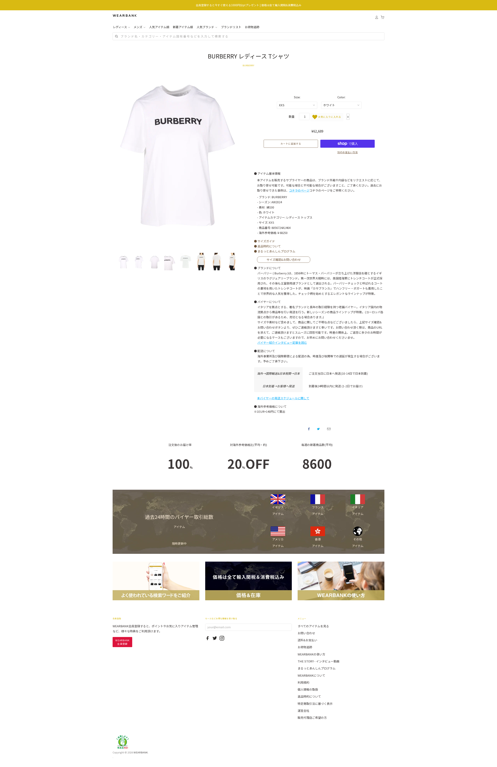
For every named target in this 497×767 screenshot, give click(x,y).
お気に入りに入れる (329, 116)
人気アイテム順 (159, 27)
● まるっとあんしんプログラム (274, 251)
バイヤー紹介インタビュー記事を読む (282, 342)
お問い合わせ (306, 633)
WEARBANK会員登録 (122, 642)
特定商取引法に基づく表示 (315, 704)
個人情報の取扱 (308, 689)
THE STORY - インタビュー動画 (318, 661)
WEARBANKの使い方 (311, 654)
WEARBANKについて (311, 675)
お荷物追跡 (252, 27)
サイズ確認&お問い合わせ (284, 259)
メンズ (138, 27)
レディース (120, 27)
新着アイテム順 (183, 27)
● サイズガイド (264, 241)
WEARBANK (141, 752)
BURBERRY (249, 65)
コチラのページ (299, 190)
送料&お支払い (307, 640)
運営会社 (303, 711)
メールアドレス (328, 429)
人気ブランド (206, 27)
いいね (308, 429)
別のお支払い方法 (347, 152)
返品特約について (309, 696)
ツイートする (318, 429)
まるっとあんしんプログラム (316, 668)
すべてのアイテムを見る (313, 626)
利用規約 (303, 682)
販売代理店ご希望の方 (312, 718)
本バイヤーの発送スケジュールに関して (283, 398)
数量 (292, 116)
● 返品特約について (267, 246)
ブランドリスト (231, 27)
